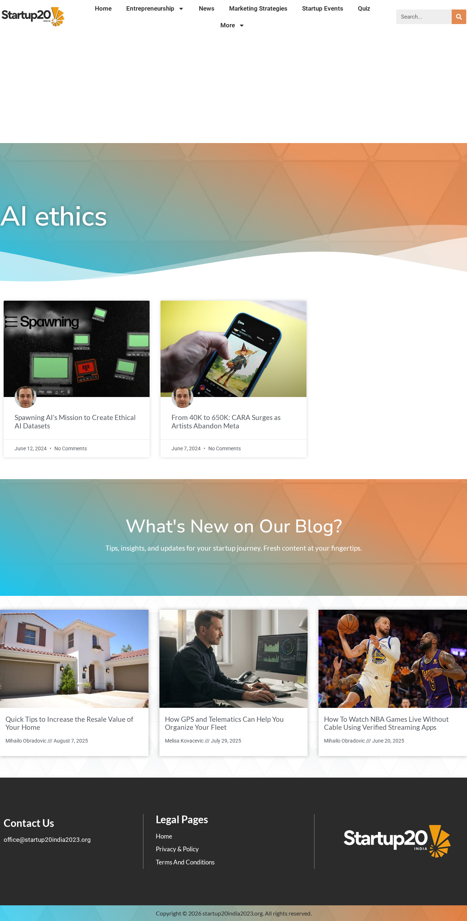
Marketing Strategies (258, 8)
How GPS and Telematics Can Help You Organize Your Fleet (224, 723)
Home (103, 8)
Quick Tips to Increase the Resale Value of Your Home (69, 723)
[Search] (459, 16)
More (227, 25)
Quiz (364, 8)
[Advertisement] (233, 88)
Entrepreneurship (150, 8)
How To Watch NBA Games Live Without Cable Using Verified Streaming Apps (386, 723)
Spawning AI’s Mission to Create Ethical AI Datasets (75, 421)
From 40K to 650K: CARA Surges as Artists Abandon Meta (226, 421)
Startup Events (322, 8)
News (207, 8)
